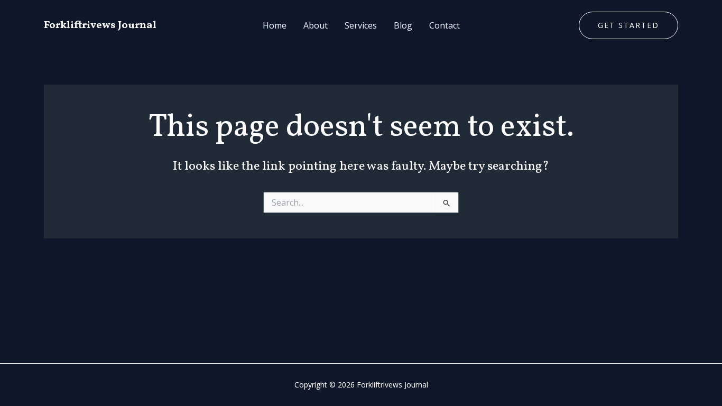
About (315, 25)
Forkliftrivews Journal (100, 25)
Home (274, 25)
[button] (628, 25)
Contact (444, 25)
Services (361, 25)
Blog (403, 25)
